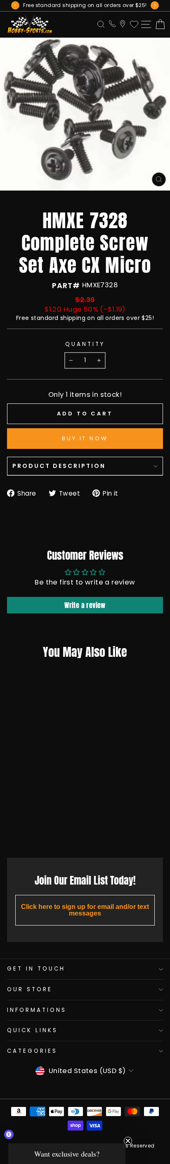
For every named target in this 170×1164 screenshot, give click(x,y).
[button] (66, 1153)
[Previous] (15, 5)
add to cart (35, 833)
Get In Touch (36, 969)
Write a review (85, 605)
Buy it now (85, 438)
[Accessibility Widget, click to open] (9, 1134)
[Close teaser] (128, 1141)
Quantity (85, 344)
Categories (32, 1051)
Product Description (59, 466)
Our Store (29, 989)
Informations (36, 1010)
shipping (72, 318)
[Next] (155, 5)
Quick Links (32, 1030)
